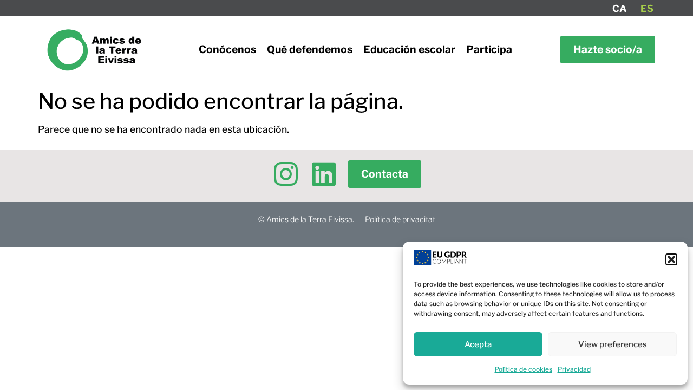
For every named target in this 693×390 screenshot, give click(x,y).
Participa (489, 49)
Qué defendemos (309, 49)
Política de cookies (523, 369)
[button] (671, 259)
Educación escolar (409, 49)
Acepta (478, 344)
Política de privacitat (400, 219)
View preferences (612, 344)
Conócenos (227, 49)
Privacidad (574, 369)
